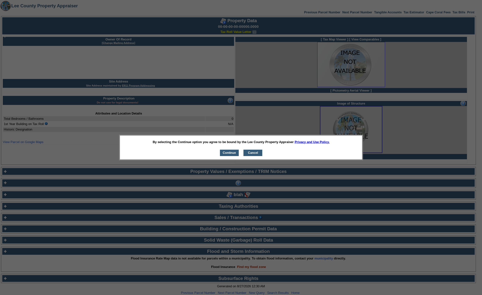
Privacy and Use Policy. (312, 142)
